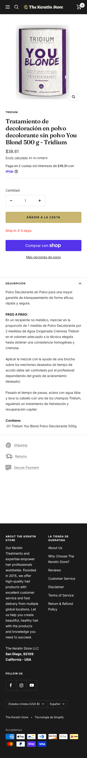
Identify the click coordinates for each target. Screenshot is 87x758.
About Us (55, 548)
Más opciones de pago (43, 257)
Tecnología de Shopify (49, 717)
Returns (21, 456)
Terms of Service (61, 595)
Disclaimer (56, 587)
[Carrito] (79, 7)
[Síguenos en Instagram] (21, 685)
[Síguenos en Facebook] (11, 685)
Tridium (12, 112)
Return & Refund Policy (60, 606)
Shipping (20, 445)
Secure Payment (26, 467)
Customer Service (61, 578)
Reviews (54, 570)
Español (55, 704)
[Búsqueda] (16, 7)
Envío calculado (17, 158)
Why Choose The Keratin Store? (61, 559)
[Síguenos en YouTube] (31, 685)
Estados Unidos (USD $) (24, 704)
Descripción (16, 283)
